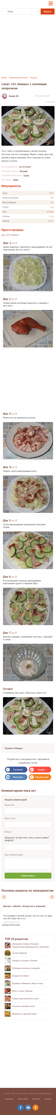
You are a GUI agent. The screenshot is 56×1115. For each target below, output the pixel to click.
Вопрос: (8, 831)
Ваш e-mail (10, 818)
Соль (4, 211)
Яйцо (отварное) (9, 202)
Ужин (15, 179)
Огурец (5, 207)
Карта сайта (23, 1099)
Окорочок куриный (10, 198)
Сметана (6, 216)
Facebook (18, 769)
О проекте (9, 1099)
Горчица (5, 221)
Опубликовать (28, 875)
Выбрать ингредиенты (36, 11)
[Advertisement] (28, 45)
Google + (42, 769)
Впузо (4, 77)
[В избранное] (53, 96)
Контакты (36, 1099)
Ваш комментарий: (14, 854)
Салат (4, 193)
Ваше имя (9, 804)
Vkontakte (18, 777)
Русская (33, 77)
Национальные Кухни (18, 77)
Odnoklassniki (42, 777)
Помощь (48, 1099)
